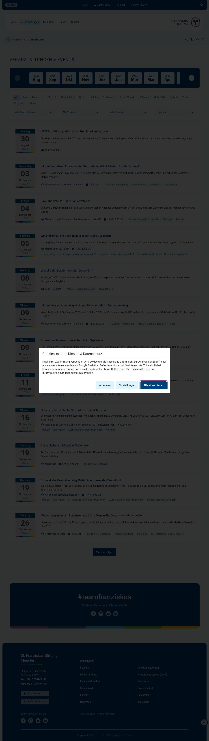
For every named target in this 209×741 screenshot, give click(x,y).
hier (148, 369)
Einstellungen (127, 385)
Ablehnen (105, 385)
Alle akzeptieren (154, 385)
